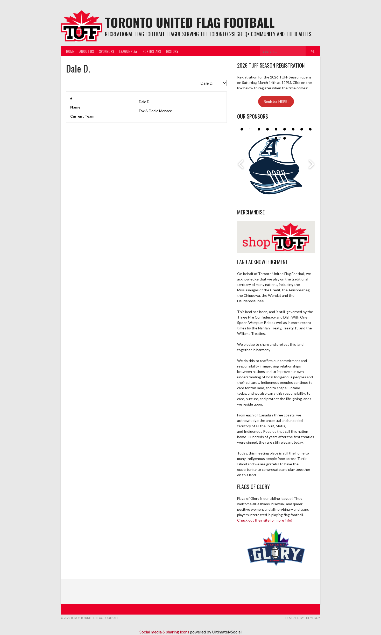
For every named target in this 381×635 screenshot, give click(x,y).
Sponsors (106, 51)
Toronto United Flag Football (189, 22)
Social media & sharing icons (164, 631)
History (172, 51)
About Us (86, 51)
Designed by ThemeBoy (302, 617)
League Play (128, 51)
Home (70, 51)
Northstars (152, 51)
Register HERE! (276, 101)
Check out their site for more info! (264, 520)
